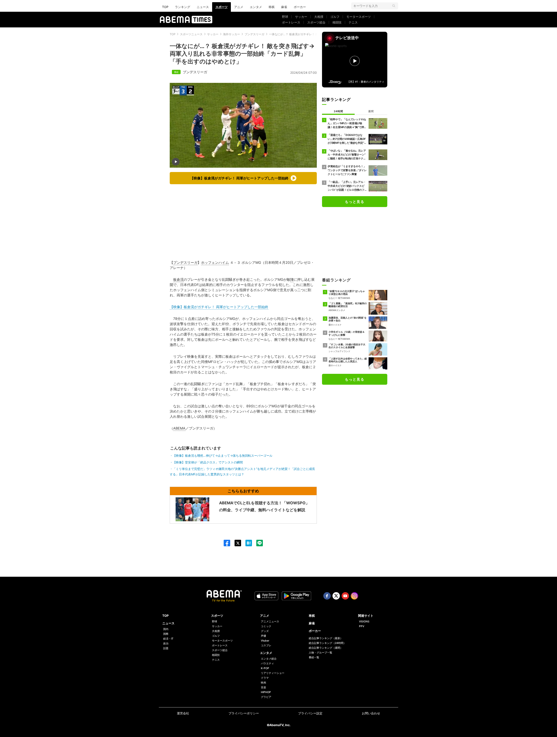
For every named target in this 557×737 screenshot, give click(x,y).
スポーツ (221, 7)
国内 (165, 629)
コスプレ (266, 645)
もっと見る (354, 201)
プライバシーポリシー (243, 713)
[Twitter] (235, 543)
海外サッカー (231, 34)
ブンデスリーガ (254, 34)
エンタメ (256, 7)
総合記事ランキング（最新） (326, 638)
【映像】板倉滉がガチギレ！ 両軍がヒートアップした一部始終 (219, 307)
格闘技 (337, 22)
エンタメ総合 (269, 658)
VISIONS (364, 621)
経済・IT (168, 638)
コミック (266, 626)
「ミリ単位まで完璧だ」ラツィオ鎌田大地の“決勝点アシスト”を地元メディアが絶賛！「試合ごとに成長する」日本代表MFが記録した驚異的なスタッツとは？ (242, 471)
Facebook (327, 596)
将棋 (271, 7)
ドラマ (265, 677)
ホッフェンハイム (215, 262)
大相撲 (318, 16)
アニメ (238, 7)
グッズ (265, 631)
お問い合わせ (371, 713)
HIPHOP (266, 692)
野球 (285, 16)
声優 (263, 635)
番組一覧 (314, 657)
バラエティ (267, 663)
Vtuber (265, 640)
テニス (353, 22)
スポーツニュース (191, 34)
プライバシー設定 (310, 713)
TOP (165, 7)
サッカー (301, 16)
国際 (165, 633)
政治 (165, 643)
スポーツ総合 (316, 22)
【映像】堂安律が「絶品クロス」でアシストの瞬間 (208, 462)
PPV (361, 626)
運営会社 (183, 713)
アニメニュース (270, 621)
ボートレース (291, 22)
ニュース (203, 7)
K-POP (265, 668)
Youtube (345, 596)
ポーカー (300, 7)
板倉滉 (178, 279)
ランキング (182, 7)
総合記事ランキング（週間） (326, 647)
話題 (165, 648)
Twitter (336, 596)
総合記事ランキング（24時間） (327, 643)
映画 (263, 682)
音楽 (263, 687)
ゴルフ (334, 16)
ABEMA (179, 428)
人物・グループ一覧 (320, 652)
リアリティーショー (272, 673)
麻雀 (284, 7)
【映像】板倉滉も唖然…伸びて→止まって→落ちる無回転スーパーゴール (222, 455)
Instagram (354, 596)
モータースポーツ (358, 16)
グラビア (266, 697)
